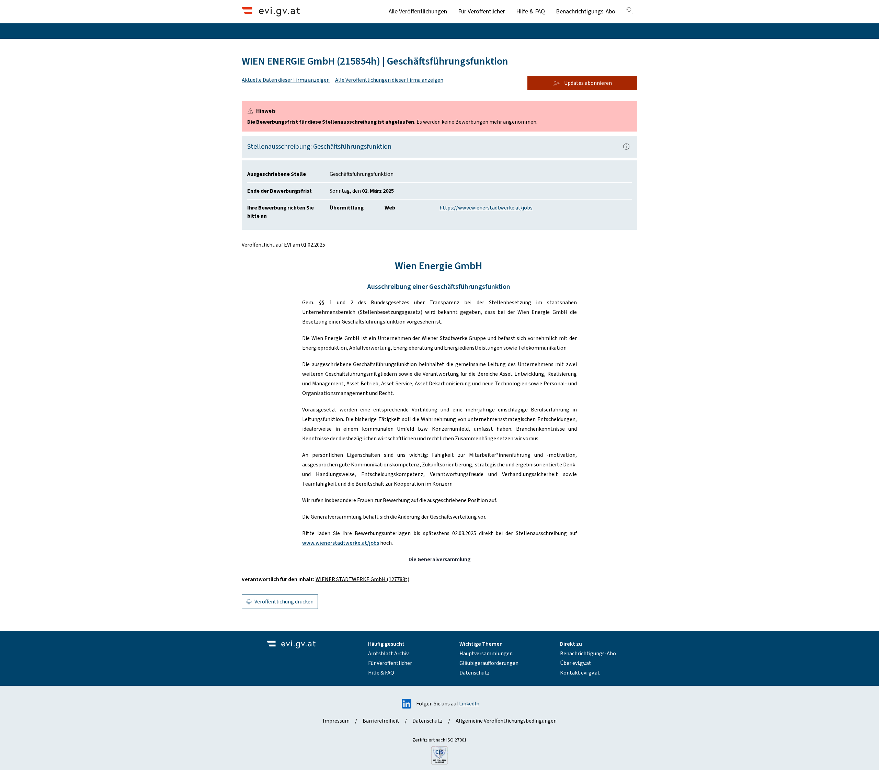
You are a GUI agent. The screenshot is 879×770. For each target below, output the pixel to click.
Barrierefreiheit (381, 721)
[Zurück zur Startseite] (271, 11)
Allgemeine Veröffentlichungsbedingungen (506, 721)
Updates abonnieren (588, 83)
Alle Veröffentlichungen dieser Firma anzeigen (389, 80)
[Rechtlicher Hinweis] (626, 146)
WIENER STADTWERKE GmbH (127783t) (362, 579)
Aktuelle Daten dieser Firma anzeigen (286, 80)
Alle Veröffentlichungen (418, 11)
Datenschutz (474, 673)
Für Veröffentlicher (481, 11)
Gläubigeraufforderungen (488, 663)
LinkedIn (469, 703)
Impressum (336, 721)
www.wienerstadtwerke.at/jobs (340, 543)
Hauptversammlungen (486, 653)
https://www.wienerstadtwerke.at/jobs (486, 208)
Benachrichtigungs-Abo (585, 11)
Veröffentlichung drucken (283, 601)
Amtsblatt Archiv (388, 653)
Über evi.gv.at (575, 663)
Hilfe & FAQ (530, 11)
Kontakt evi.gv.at (580, 673)
